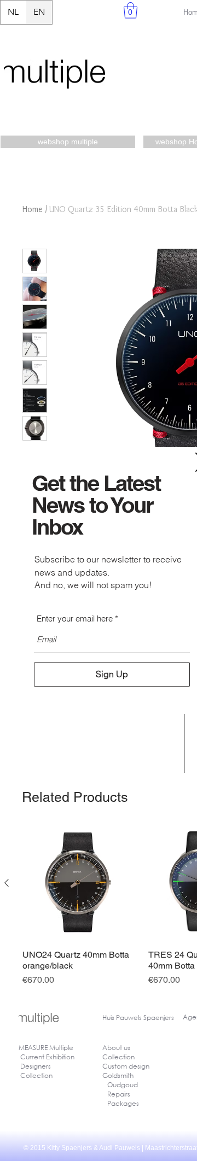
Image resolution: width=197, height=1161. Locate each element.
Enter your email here (75, 618)
